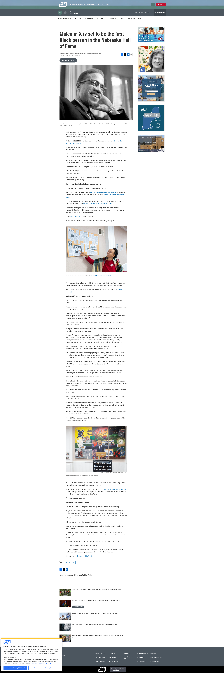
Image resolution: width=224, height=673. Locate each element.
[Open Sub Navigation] (72, 18)
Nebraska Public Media (84, 556)
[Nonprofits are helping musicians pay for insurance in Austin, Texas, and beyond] (65, 603)
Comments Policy (100, 657)
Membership (112, 657)
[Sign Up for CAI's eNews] (151, 88)
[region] (31, 654)
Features (78, 18)
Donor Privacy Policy (100, 661)
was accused (75, 216)
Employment (126, 653)
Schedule (131, 18)
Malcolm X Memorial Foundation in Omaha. (97, 203)
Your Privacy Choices (48, 668)
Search (139, 18)
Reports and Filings (114, 661)
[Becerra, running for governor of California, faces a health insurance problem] (65, 616)
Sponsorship (111, 18)
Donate (161, 4)
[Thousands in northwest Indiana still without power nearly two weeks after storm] (65, 592)
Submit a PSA (140, 657)
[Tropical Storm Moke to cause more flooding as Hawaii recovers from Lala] (65, 627)
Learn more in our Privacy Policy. (41, 663)
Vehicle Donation (141, 661)
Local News (89, 18)
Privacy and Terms (100, 653)
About (122, 18)
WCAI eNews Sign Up (142, 653)
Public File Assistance (156, 657)
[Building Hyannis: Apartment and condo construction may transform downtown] (151, 143)
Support (100, 18)
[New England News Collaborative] (151, 118)
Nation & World (69, 562)
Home (60, 18)
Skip (34, 668)
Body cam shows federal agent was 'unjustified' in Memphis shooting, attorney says (97, 635)
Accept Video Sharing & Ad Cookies (15, 668)
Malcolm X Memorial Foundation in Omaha (101, 275)
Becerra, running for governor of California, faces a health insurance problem (95, 613)
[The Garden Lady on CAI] (151, 59)
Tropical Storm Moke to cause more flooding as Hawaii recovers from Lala (94, 624)
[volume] (65, 13)
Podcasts (153, 653)
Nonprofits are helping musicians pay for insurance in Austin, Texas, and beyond (96, 600)
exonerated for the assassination (114, 489)
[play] (60, 13)
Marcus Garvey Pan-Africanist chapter (103, 192)
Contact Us (112, 653)
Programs (67, 18)
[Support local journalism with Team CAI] (151, 34)
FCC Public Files (154, 661)
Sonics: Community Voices (128, 657)
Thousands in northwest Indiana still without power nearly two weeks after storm (96, 589)
